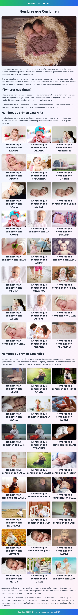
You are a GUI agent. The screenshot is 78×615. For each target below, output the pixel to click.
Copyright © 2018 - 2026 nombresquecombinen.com (37, 612)
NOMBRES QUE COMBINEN (39, 3)
